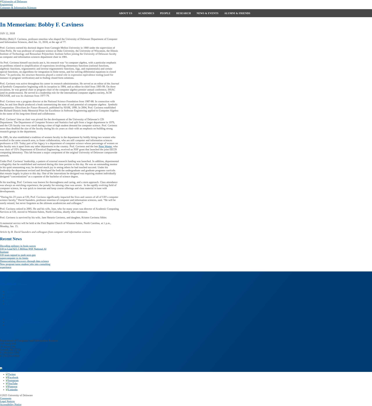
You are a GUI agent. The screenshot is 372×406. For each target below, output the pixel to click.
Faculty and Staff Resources (20, 297)
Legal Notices (7, 401)
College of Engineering (18, 319)
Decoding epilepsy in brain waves (18, 245)
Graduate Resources (16, 294)
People (165, 13)
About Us (125, 13)
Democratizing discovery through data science (24, 261)
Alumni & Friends (237, 13)
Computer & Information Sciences (18, 7)
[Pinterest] (11, 386)
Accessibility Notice (10, 404)
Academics (146, 13)
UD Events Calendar (17, 303)
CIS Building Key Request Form (23, 300)
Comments (5, 398)
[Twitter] (11, 374)
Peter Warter (105, 146)
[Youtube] (12, 383)
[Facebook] (12, 377)
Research (183, 13)
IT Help (10, 325)
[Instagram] (12, 380)
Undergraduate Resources (19, 291)
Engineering (6, 4)
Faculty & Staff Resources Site (23, 322)
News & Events (207, 13)
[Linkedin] (12, 389)
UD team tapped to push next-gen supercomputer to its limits (18, 257)
